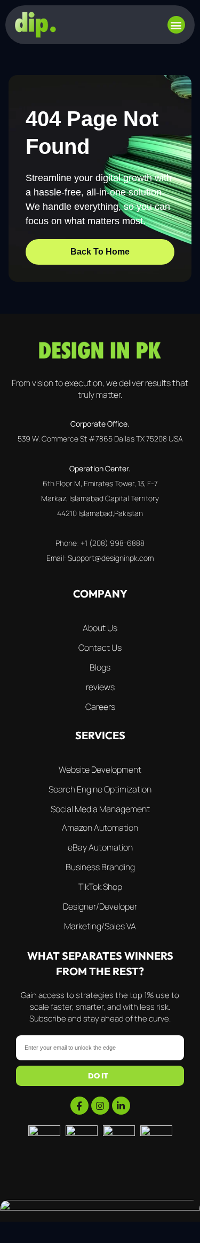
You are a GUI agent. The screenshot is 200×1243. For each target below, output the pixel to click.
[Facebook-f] (79, 1106)
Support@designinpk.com (111, 558)
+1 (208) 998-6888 (113, 543)
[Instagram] (100, 1106)
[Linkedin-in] (121, 1106)
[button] (176, 25)
